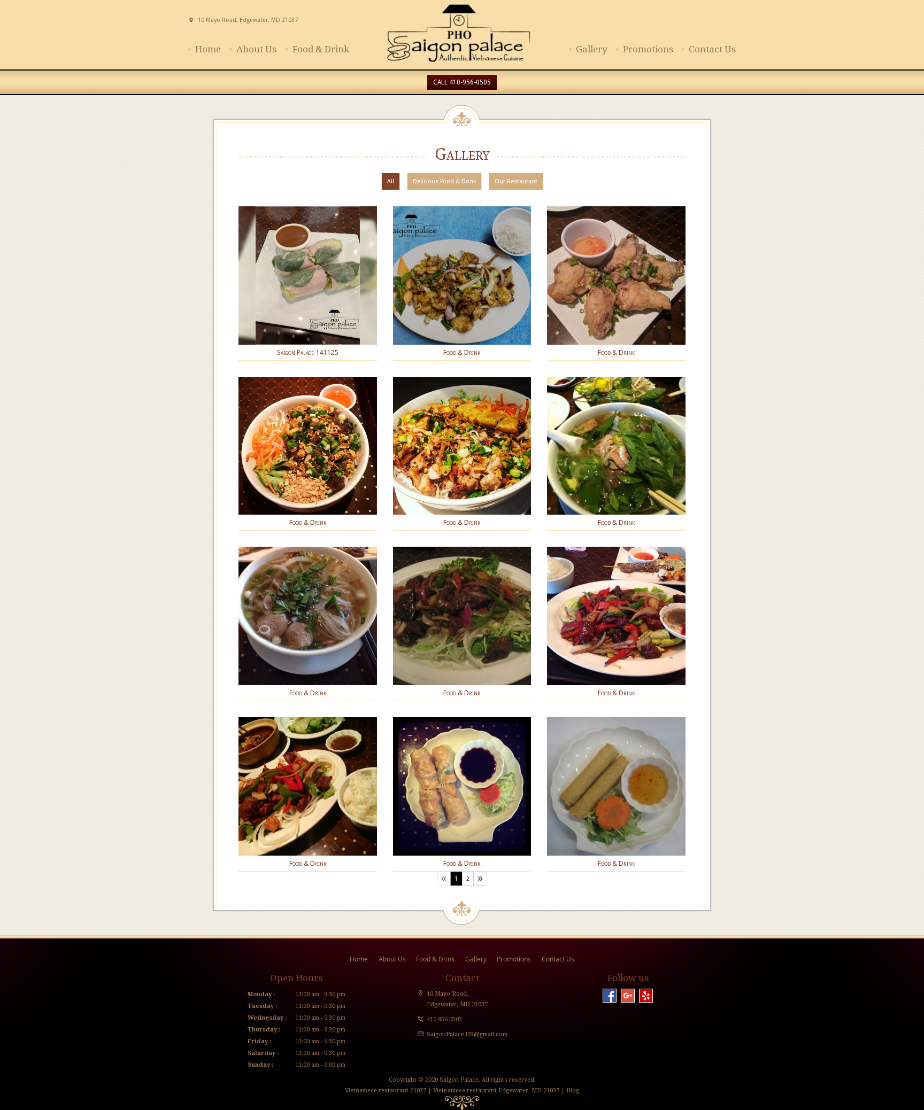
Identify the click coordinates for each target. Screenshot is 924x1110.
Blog (572, 1090)
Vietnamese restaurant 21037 (385, 1090)
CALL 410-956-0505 (462, 82)
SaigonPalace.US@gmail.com (467, 1034)
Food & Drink (320, 49)
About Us (256, 49)
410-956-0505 (444, 1019)
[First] (444, 879)
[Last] (480, 879)
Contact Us (712, 49)
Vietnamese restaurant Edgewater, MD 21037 (496, 1090)
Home (208, 49)
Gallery (591, 49)
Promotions (648, 49)
